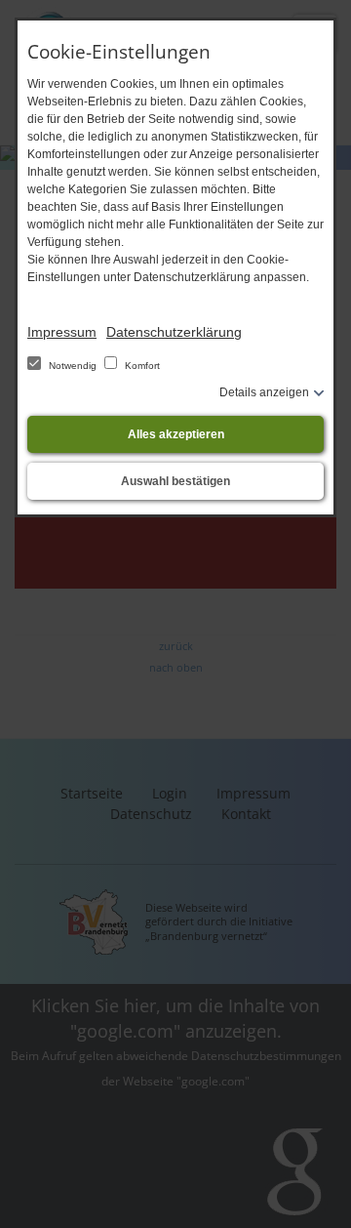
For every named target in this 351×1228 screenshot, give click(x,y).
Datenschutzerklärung (174, 332)
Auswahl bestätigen (175, 481)
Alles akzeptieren (176, 434)
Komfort (141, 365)
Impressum (62, 332)
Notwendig (72, 365)
